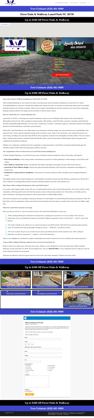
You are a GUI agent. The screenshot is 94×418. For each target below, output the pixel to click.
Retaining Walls (64, 412)
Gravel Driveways (51, 414)
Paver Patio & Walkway (80, 412)
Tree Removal (59, 413)
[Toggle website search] (88, 2)
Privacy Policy (66, 414)
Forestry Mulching (51, 413)
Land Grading (72, 413)
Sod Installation (71, 412)
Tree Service (66, 413)
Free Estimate (59, 414)
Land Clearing (79, 413)
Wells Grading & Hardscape (53, 412)
